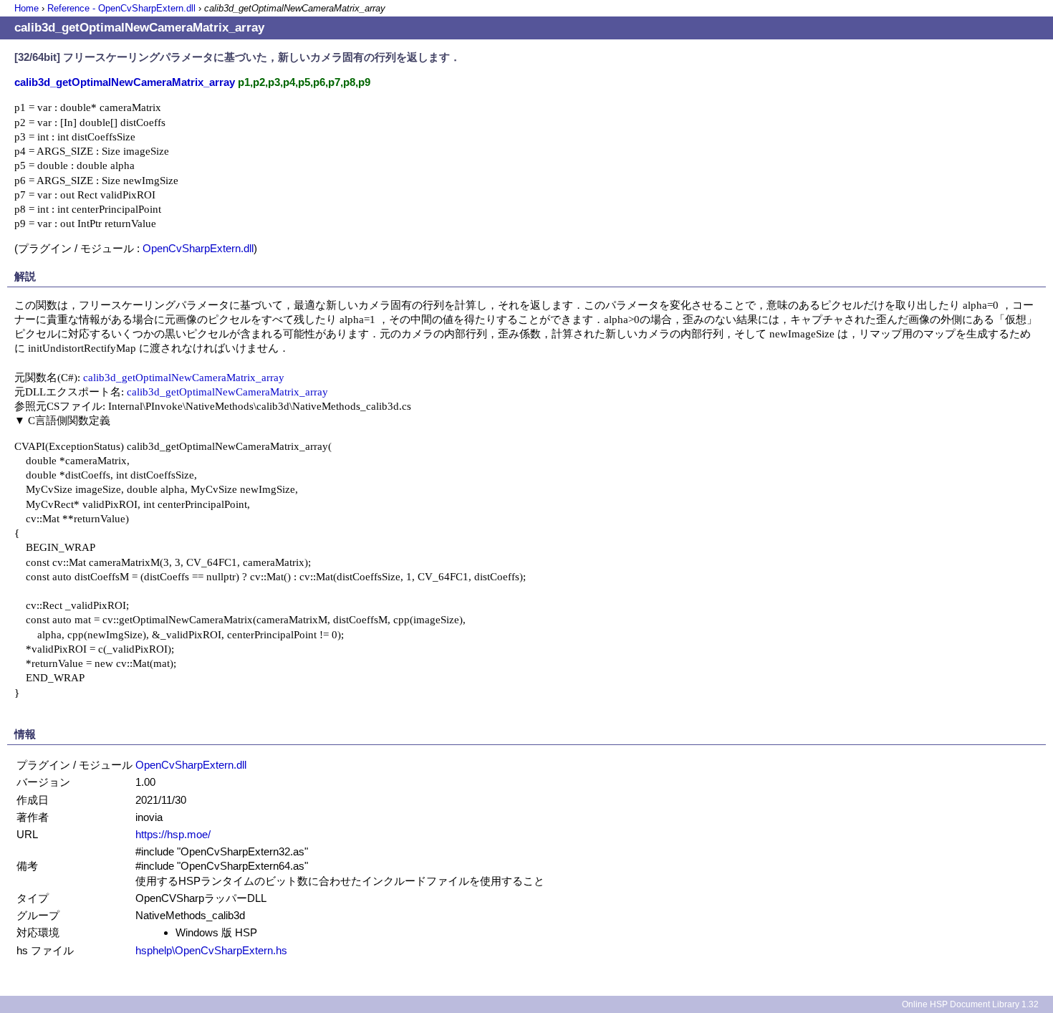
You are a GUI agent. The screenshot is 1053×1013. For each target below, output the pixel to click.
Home (26, 8)
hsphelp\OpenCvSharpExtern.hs (211, 950)
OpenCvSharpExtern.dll (198, 248)
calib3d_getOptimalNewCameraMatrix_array (183, 377)
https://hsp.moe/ (173, 834)
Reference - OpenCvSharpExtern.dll (121, 8)
